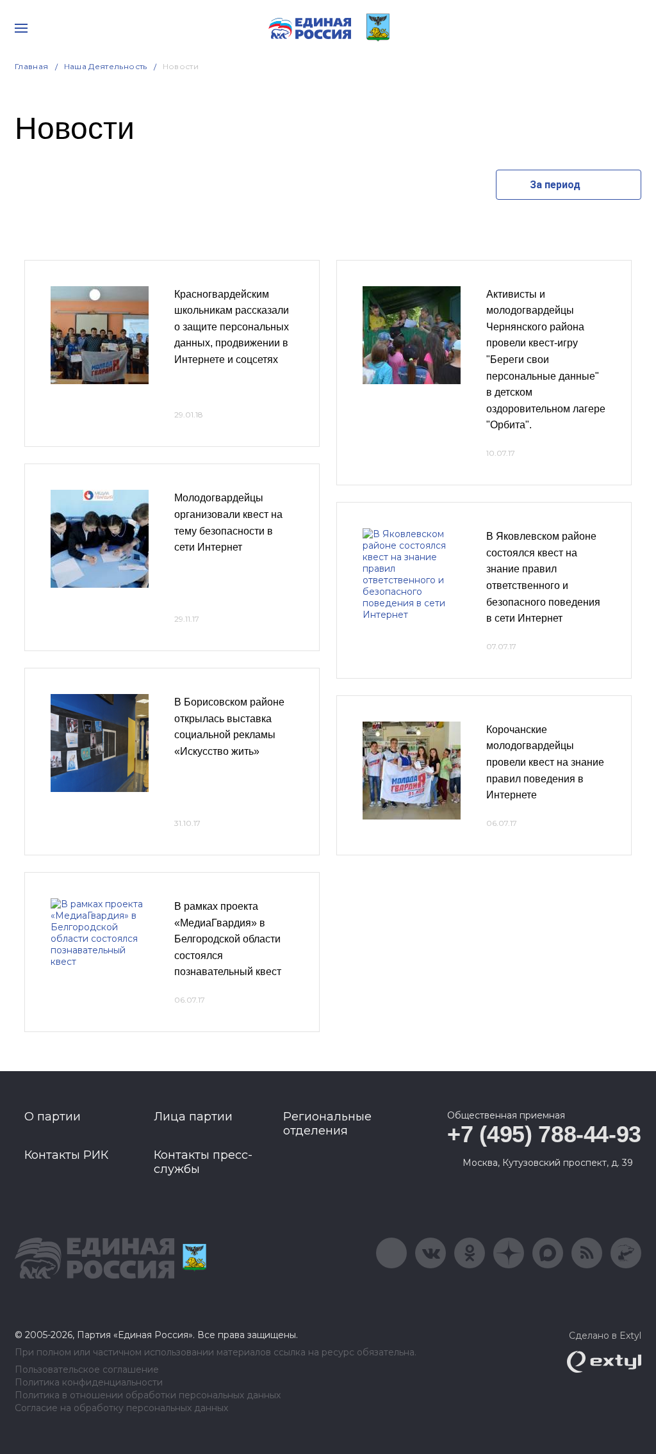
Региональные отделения (327, 1124)
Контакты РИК (66, 1155)
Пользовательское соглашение (87, 1369)
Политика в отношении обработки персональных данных (148, 1395)
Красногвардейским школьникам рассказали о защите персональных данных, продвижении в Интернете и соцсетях (231, 327)
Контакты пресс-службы (203, 1162)
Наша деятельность (105, 66)
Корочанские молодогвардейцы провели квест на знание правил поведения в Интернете (545, 762)
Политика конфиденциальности (89, 1382)
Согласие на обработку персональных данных (121, 1408)
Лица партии (193, 1117)
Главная (32, 66)
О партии (52, 1117)
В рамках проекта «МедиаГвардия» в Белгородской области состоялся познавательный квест (227, 939)
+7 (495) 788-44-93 (544, 1134)
